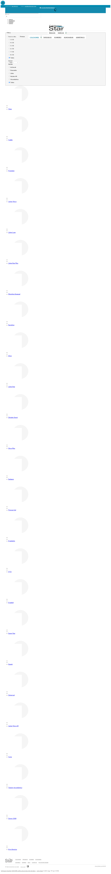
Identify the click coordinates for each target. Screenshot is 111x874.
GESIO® (14, 871)
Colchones (34, 37)
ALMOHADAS (38, 859)
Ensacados (13, 70)
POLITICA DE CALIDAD (43, 862)
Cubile (10, 140)
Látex (12, 73)
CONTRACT (17, 862)
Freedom (11, 171)
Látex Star (11, 387)
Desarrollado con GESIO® (100, 866)
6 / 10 (12, 48)
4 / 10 (12, 42)
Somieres (57, 37)
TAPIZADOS (25, 859)
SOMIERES (31, 859)
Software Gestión (6, 871)
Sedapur (11, 479)
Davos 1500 (12, 818)
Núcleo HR (13, 76)
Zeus (10, 356)
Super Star (11, 633)
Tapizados (47, 37)
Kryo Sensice (12, 849)
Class (10, 109)
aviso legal (40, 871)
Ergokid (11, 603)
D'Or (10, 572)
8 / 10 (12, 55)
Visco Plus (11, 448)
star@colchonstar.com (30, 6)
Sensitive (11, 325)
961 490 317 (15, 6)
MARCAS (61, 33)
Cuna (10, 757)
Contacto (11, 23)
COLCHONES (18, 859)
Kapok (10, 664)
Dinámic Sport (13, 417)
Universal (11, 695)
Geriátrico (80, 37)
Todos (12, 58)
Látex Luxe (12, 232)
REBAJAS (52, 33)
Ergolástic (11, 541)
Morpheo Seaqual (14, 294)
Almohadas (68, 37)
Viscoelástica (14, 79)
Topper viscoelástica (15, 788)
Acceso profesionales (48, 7)
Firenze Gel (12, 510)
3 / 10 (12, 39)
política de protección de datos (26, 871)
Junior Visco (12, 201)
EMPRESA (24, 862)
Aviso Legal (23, 866)
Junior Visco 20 (13, 726)
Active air (13, 67)
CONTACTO (34, 862)
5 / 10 (12, 45)
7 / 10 (12, 51)
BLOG (29, 862)
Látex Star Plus (13, 263)
